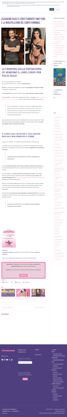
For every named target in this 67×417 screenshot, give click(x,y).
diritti (57, 144)
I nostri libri (55, 386)
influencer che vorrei (58, 190)
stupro (57, 245)
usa (55, 247)
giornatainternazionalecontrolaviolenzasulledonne (59, 170)
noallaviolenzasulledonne (59, 213)
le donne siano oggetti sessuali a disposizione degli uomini (30, 177)
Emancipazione (58, 150)
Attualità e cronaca (15, 26)
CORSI (53, 362)
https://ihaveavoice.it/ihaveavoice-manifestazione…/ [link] (14, 260)
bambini (57, 128)
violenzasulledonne (59, 256)
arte (56, 123)
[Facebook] (2, 360)
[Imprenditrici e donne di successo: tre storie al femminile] (38, 293)
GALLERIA (54, 390)
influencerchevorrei (59, 186)
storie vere (57, 242)
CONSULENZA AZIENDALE (58, 360)
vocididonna (57, 259)
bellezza (57, 131)
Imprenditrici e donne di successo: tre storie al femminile (36, 298)
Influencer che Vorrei (58, 380)
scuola (56, 233)
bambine (57, 125)
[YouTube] (7, 360)
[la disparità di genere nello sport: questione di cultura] (8, 293)
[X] (9, 360)
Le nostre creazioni (57, 396)
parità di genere (58, 222)
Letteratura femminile (58, 382)
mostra (57, 205)
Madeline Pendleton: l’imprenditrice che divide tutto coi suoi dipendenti (22, 298)
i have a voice (59, 182)
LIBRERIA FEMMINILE (56, 384)
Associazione (49, 409)
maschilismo (58, 202)
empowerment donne (59, 157)
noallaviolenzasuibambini (59, 209)
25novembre (58, 117)
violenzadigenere (59, 253)
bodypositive (58, 134)
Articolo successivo (40, 307)
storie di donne (58, 239)
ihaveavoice (58, 178)
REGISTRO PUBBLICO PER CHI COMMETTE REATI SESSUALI (52, 413)
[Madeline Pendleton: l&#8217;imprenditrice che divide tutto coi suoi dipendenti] (23, 293)
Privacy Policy (38, 354)
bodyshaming (58, 137)
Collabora (55, 398)
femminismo (58, 164)
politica (56, 228)
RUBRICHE (54, 370)
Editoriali (55, 376)
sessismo (58, 236)
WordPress (4, 413)
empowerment (59, 153)
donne (58, 147)
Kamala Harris (58, 197)
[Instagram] (5, 360)
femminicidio (59, 160)
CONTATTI (37, 349)
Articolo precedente (6, 307)
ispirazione (57, 194)
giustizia (57, 174)
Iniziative (55, 372)
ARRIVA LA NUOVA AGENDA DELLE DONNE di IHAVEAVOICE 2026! (59, 32)
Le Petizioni (55, 400)
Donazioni (55, 394)
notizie (56, 217)
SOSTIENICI (54, 392)
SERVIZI (53, 351)
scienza (56, 230)
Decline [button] (57, 9)
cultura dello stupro (58, 141)
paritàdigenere (59, 220)
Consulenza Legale (57, 354)
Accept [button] (52, 9)
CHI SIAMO (54, 349)
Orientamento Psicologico (59, 356)
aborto (56, 120)
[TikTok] (12, 360)
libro (56, 199)
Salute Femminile (57, 378)
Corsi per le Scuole (57, 368)
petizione (57, 225)
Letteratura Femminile (58, 388)
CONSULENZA (55, 358)
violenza (57, 250)
